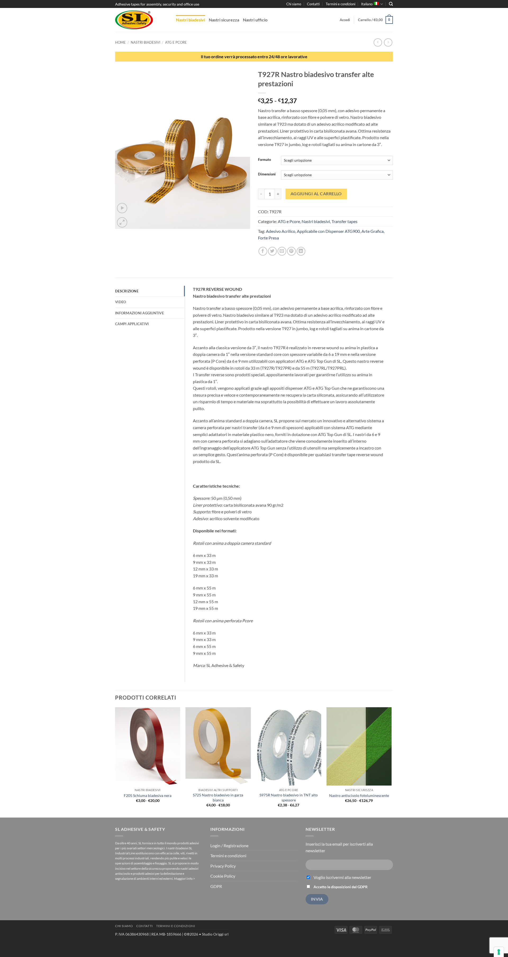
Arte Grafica (372, 231)
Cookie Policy (222, 875)
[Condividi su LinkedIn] (301, 251)
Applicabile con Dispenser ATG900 (328, 231)
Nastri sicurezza (224, 19)
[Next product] (378, 42)
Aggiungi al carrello (316, 193)
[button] (345, 20)
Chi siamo (293, 4)
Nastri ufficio (255, 19)
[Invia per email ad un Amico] (282, 251)
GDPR (216, 886)
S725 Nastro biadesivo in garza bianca (218, 797)
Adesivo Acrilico (280, 231)
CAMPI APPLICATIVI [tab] (132, 324)
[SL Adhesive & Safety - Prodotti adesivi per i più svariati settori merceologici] (141, 20)
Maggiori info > (184, 879)
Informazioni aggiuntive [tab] (139, 313)
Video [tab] (120, 302)
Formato (264, 160)
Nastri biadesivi (190, 19)
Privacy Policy (223, 865)
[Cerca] (391, 4)
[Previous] (115, 762)
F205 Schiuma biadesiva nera (147, 795)
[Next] (391, 762)
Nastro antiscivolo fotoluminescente (359, 795)
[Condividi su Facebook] (262, 251)
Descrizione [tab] (126, 291)
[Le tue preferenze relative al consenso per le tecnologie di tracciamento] (499, 952)
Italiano (367, 4)
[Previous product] (388, 42)
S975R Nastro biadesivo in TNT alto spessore (289, 797)
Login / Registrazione (229, 845)
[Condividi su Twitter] (272, 251)
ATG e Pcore (176, 42)
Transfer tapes (344, 221)
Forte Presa (268, 237)
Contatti (313, 4)
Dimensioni (267, 174)
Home (120, 42)
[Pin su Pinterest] (291, 251)
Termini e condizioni (340, 4)
